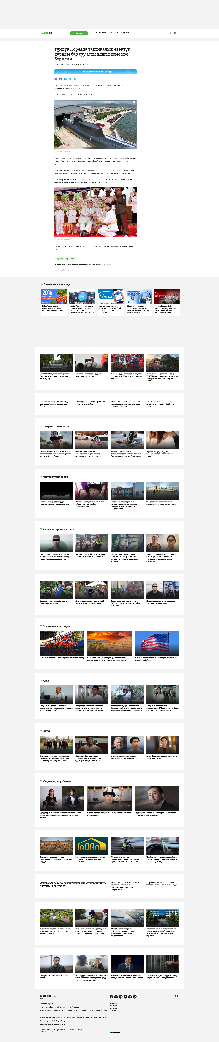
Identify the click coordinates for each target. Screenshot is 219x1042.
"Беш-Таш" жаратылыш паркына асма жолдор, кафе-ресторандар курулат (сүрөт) (55, 931)
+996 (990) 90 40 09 (60, 1010)
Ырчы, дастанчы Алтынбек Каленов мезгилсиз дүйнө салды (109, 814)
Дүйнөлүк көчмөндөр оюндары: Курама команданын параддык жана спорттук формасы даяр (54, 758)
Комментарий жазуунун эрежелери (52, 1024)
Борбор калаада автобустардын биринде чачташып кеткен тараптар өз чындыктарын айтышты (161, 557)
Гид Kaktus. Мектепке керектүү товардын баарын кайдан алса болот (54, 404)
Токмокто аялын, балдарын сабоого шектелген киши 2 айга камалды (125, 603)
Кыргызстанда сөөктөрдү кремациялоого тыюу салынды (54, 503)
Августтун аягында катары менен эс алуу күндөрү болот (90, 403)
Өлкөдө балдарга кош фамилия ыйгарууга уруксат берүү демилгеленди (89, 504)
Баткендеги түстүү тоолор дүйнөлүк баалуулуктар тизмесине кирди (56, 859)
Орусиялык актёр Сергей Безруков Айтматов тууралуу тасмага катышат (155, 814)
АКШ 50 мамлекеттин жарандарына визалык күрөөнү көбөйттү (156, 659)
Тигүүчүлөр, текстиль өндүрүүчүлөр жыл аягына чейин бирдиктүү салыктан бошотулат (126, 453)
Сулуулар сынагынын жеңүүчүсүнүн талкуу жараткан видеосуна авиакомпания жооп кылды (60, 815)
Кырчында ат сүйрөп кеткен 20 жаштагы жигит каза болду (89, 602)
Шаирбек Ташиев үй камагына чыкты (54, 976)
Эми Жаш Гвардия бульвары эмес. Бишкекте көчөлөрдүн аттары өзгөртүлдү (55, 376)
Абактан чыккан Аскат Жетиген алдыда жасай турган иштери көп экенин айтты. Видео (55, 453)
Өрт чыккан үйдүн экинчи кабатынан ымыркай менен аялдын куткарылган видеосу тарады (125, 557)
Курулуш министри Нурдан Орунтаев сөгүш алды (88, 375)
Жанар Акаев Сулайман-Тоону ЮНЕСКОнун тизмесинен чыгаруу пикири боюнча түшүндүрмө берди (162, 377)
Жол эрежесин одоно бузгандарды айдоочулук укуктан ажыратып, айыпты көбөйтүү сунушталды (91, 931)
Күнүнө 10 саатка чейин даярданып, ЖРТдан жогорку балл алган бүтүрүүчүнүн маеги (162, 708)
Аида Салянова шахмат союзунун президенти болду (161, 757)
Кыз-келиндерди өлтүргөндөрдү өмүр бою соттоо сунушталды (161, 976)
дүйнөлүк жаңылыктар (66, 259)
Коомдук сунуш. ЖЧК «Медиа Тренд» (53, 1021)
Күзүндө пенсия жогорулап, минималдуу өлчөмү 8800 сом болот (160, 404)
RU (176, 996)
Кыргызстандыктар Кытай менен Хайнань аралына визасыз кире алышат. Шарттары (126, 404)
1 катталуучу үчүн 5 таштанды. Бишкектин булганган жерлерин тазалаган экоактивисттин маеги (126, 708)
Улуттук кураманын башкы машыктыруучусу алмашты (124, 757)
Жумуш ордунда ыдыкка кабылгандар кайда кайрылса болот (160, 453)
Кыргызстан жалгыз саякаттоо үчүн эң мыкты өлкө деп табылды (161, 883)
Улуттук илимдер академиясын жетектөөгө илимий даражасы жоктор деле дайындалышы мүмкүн (161, 932)
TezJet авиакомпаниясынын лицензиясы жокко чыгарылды (161, 503)
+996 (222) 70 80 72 (88, 1010)
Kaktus (85, 64)
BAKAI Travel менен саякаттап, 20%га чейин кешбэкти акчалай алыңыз (53, 308)
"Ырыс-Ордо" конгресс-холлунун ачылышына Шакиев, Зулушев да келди (126, 376)
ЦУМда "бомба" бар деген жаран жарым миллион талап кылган (90, 555)
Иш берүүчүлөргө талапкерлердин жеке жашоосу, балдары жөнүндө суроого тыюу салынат (91, 977)
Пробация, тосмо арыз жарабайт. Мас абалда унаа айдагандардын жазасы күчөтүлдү (161, 859)
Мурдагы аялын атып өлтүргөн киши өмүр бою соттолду (160, 602)
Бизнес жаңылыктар (57, 284)
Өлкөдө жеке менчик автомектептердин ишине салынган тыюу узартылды (88, 453)
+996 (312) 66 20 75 (72, 1007)
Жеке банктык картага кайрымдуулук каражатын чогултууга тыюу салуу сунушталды (123, 932)
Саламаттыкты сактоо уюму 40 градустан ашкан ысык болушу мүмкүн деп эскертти (106, 659)
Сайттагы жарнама (46, 1004)
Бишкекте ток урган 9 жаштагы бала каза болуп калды (54, 602)
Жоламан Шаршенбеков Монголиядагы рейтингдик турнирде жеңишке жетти (88, 758)
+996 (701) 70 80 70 (102, 1010)
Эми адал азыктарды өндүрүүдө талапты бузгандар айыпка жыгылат (90, 859)
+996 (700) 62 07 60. (104, 264)
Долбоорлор (101, 33)
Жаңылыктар (78, 33)
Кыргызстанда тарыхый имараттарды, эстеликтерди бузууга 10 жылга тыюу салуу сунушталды (124, 505)
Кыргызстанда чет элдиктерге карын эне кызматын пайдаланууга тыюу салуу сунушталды (125, 886)
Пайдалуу (125, 33)
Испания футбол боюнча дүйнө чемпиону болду (62, 658)
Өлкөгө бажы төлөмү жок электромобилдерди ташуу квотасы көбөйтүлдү (73, 884)
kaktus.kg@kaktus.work (57, 1007)
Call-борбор (113, 33)
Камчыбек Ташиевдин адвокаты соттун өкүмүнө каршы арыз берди (127, 976)
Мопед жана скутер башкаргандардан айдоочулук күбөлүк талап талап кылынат (125, 859)
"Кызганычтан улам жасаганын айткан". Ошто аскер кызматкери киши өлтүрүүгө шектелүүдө (55, 556)
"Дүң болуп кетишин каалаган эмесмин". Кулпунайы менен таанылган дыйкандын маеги (89, 708)
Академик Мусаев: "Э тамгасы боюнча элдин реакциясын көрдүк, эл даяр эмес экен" (56, 708)
